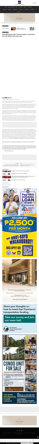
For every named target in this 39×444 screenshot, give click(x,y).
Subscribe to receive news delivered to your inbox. (13, 443)
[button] (1, 224)
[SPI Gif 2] (19, 21)
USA (16, 7)
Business (9, 9)
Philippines (4, 9)
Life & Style (21, 9)
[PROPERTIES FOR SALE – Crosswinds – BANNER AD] (19, 403)
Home (6, 7)
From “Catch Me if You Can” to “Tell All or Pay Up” (18, 179)
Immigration (26, 9)
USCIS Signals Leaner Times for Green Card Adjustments (19, 173)
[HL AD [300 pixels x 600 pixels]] (19, 257)
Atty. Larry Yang (5, 37)
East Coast (30, 7)
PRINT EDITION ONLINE (11, 7)
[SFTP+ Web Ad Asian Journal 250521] (19, 332)
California (20, 7)
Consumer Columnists (5, 32)
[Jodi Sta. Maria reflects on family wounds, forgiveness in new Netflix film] (16, 28)
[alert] (19, 184)
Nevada (25, 7)
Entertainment (15, 9)
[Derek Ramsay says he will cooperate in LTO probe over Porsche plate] (34, 28)
